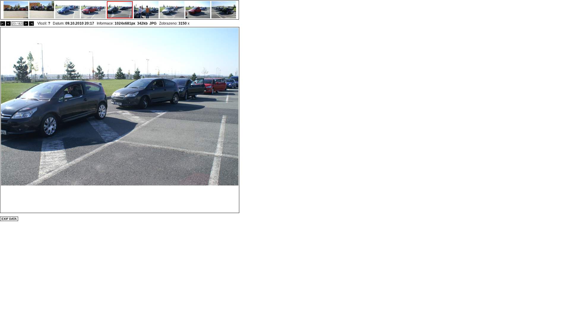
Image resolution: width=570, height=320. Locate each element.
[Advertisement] (120, 198)
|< (2, 23)
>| (31, 23)
